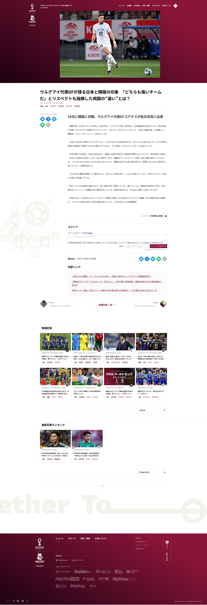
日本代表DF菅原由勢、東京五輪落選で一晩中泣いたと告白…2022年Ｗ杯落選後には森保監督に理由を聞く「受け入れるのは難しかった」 (87, 454)
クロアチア (155, 397)
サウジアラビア (115, 362)
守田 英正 (77, 106)
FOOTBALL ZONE (57, 103)
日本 (46, 106)
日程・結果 (146, 6)
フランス (95, 397)
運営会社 (138, 538)
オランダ (94, 459)
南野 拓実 (57, 459)
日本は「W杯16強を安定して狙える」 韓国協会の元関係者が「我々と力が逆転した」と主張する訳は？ (151, 357)
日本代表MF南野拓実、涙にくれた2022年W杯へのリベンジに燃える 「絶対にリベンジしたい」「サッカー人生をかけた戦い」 (55, 454)
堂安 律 (81, 362)
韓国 (42, 106)
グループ (72, 540)
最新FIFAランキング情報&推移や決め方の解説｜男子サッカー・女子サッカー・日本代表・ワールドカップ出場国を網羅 (119, 392)
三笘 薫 (95, 362)
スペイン (156, 362)
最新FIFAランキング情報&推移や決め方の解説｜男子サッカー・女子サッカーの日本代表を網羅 (55, 357)
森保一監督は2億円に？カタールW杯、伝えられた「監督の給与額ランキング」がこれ (119, 357)
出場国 (129, 6)
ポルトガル (69, 106)
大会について (166, 6)
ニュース (122, 6)
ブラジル (128, 397)
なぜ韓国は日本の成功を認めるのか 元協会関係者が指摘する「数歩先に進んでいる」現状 (55, 392)
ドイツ (150, 362)
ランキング (156, 6)
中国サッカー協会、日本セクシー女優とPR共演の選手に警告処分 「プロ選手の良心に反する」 (113, 290)
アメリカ (57, 362)
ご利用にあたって (141, 542)
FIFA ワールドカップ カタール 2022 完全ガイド (56, 6)
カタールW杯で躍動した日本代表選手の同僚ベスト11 (87, 392)
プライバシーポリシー (143, 545)
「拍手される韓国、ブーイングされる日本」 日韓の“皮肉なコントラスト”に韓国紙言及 (110, 276)
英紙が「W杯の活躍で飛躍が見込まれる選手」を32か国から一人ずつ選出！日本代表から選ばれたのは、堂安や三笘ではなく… (87, 357)
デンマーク (146, 397)
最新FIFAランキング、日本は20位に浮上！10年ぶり (151, 392)
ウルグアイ (53, 106)
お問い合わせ (139, 549)
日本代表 (137, 6)
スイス (88, 397)
